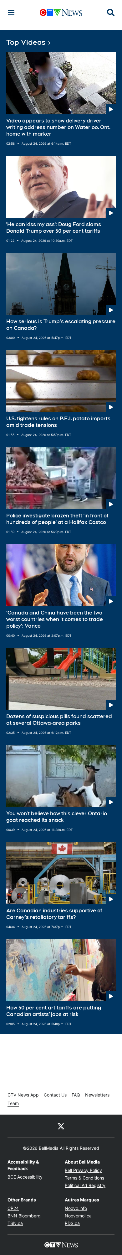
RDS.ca (72, 1223)
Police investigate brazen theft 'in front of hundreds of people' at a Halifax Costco (57, 519)
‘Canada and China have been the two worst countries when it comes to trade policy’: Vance (54, 619)
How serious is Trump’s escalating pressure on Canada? (60, 325)
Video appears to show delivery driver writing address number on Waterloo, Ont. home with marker (58, 127)
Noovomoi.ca (78, 1215)
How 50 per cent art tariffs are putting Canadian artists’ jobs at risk (53, 1011)
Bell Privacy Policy (83, 1170)
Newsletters (97, 1094)
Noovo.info (76, 1208)
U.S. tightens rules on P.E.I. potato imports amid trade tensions (58, 422)
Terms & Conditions (84, 1177)
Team (13, 1103)
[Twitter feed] (61, 1126)
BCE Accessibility (25, 1177)
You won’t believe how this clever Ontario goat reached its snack (56, 817)
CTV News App (23, 1094)
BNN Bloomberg (24, 1215)
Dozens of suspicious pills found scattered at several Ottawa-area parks (59, 719)
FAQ (76, 1094)
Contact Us (55, 1094)
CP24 (13, 1208)
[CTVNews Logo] (61, 12)
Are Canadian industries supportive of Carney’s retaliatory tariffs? (54, 914)
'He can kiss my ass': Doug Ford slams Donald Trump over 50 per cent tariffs (53, 227)
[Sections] (11, 12)
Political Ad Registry (85, 1185)
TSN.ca (15, 1223)
